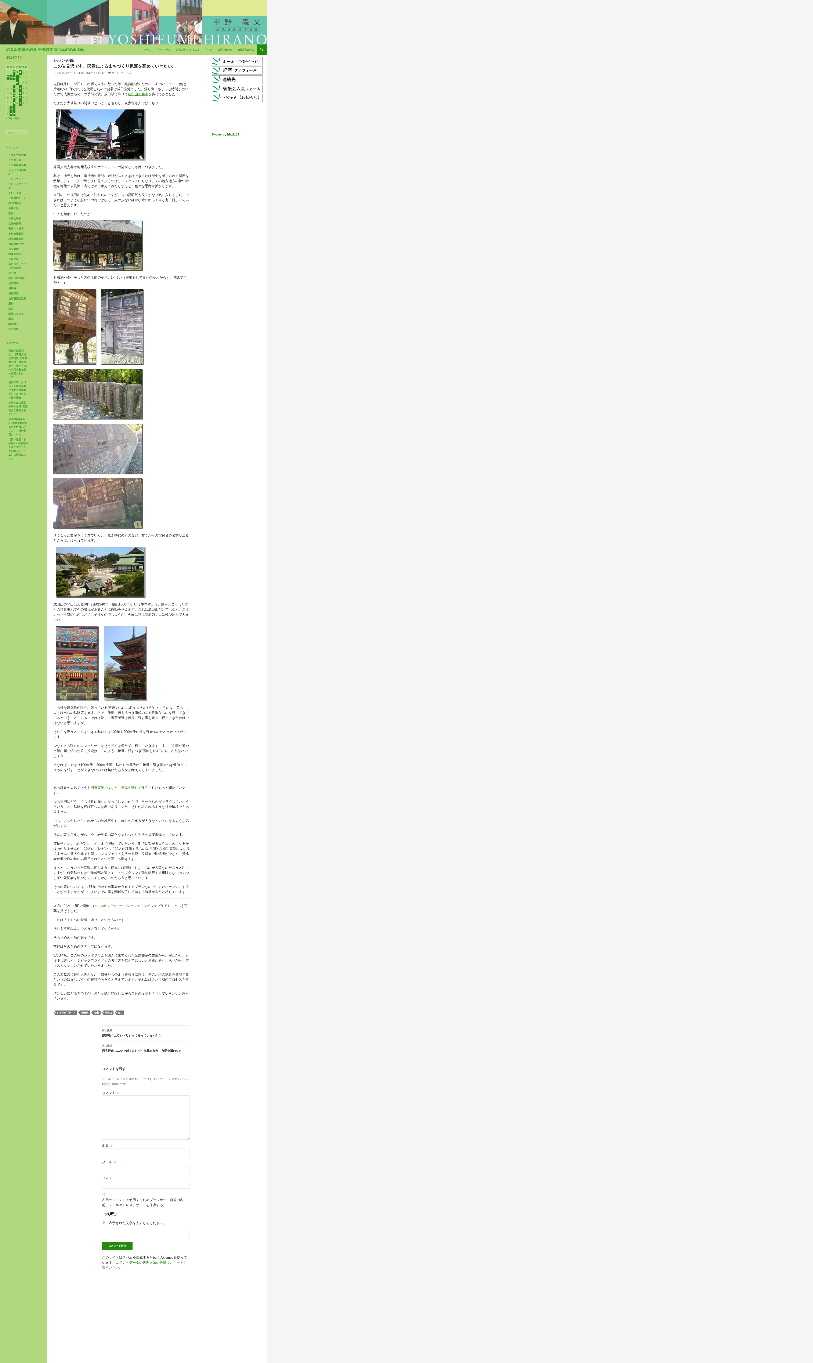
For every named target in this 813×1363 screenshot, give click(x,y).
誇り (120, 1012)
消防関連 (13, 283)
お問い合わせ (225, 49)
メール (109, 1162)
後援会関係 (14, 254)
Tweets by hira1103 (225, 134)
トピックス (14, 193)
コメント (111, 1093)
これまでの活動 (17, 154)
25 (20, 101)
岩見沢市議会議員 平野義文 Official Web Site (45, 49)
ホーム (147, 49)
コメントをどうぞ (122, 73)
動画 (11, 213)
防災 (11, 308)
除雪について (16, 313)
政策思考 (13, 259)
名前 (107, 1146)
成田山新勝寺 (138, 94)
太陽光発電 (14, 223)
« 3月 (9, 118)
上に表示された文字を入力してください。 (134, 1223)
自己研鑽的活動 (17, 298)
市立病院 (13, 248)
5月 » (17, 118)
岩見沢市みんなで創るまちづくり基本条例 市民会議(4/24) (141, 1048)
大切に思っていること (187, 49)
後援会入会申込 (246, 49)
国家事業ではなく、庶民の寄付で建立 (119, 787)
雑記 (11, 318)
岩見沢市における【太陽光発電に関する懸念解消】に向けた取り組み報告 (17, 390)
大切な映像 (14, 218)
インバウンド (16, 179)
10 (17, 80)
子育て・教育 (16, 228)
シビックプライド (66, 1012)
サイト (107, 1178)
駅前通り (13, 323)
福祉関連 (13, 293)
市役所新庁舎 (16, 243)
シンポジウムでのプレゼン (116, 906)
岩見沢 (85, 1012)
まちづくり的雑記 (63, 60)
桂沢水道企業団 (17, 278)
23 (14, 101)
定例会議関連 (16, 233)
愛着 (96, 1012)
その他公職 (14, 160)
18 (20, 90)
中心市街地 (14, 203)
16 (14, 90)
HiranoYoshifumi (93, 73)
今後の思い (14, 208)
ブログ (208, 49)
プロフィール (163, 49)
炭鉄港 (12, 288)
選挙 (11, 303)
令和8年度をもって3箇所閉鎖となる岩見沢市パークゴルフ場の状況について (18, 427)
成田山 (108, 1012)
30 (14, 111)
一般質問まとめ (17, 198)
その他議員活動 (17, 165)
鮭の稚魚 (13, 329)
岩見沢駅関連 (16, 238)
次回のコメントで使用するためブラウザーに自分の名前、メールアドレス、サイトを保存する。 (142, 1202)
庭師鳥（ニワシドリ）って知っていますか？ (131, 1033)
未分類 (12, 273)
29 (11, 111)
